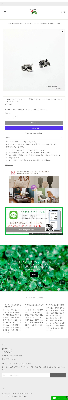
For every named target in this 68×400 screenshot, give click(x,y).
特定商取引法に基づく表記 (12, 356)
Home (9, 23)
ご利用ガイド (7, 352)
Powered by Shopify (19, 396)
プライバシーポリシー (10, 359)
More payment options (34, 133)
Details (7, 138)
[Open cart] (64, 12)
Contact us (9, 165)
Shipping (19, 109)
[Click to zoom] (62, 31)
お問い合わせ (7, 349)
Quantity (8, 113)
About (34, 274)
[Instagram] (2, 4)
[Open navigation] (10, 12)
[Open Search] (61, 12)
